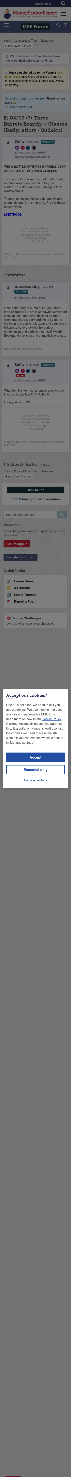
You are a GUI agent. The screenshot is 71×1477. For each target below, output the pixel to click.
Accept (35, 757)
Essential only (36, 769)
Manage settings (35, 780)
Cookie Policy (51, 719)
